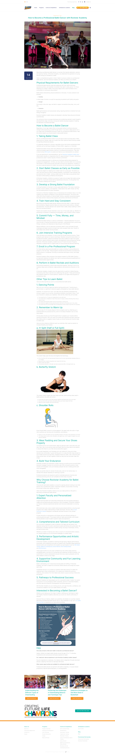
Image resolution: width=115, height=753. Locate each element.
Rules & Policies (45, 737)
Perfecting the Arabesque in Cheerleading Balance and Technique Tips (57, 693)
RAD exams (48, 152)
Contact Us (88, 1)
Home (36, 7)
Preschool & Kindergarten (47, 730)
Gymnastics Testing (64, 732)
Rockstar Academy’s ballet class (71, 154)
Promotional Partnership (83, 739)
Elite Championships (66, 546)
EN (25, 1)
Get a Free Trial (84, 7)
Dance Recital (63, 740)
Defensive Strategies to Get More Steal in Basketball (79, 693)
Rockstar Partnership (82, 740)
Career (25, 734)
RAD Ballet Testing (64, 735)
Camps (43, 735)
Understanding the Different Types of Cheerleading (32, 693)
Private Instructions (46, 734)
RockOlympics (42, 548)
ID (27, 1)
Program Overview (46, 728)
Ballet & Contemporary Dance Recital (50, 546)
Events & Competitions (51, 7)
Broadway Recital (64, 746)
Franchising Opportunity (72, 1)
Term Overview (45, 732)
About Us (26, 728)
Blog (73, 7)
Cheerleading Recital (64, 747)
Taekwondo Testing (64, 734)
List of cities (81, 728)
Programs (41, 7)
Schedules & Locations (64, 7)
